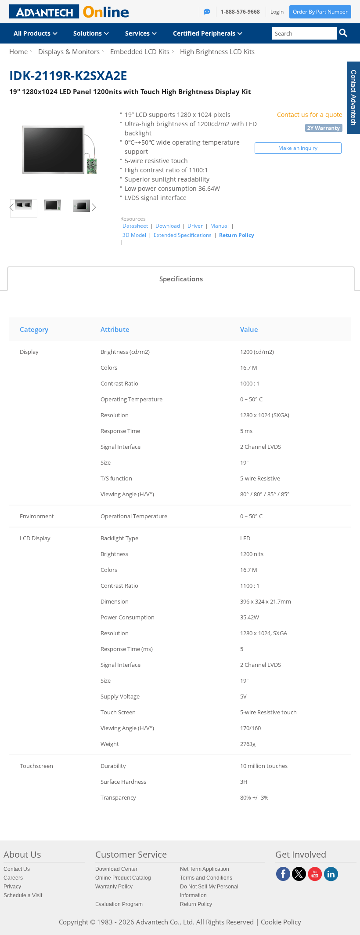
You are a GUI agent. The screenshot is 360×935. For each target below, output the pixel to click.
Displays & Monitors (69, 51)
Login (277, 11)
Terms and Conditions (206, 878)
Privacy (12, 887)
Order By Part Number (320, 11)
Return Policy (236, 235)
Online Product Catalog (123, 878)
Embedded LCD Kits (139, 51)
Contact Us (17, 869)
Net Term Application (204, 869)
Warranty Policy (114, 887)
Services (138, 33)
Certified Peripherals (205, 33)
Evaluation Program (119, 904)
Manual (219, 225)
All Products (33, 33)
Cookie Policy (281, 921)
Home (18, 51)
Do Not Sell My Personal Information (209, 891)
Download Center (116, 869)
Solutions (88, 33)
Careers (13, 878)
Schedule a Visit (23, 895)
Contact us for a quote (309, 114)
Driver (195, 225)
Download (167, 225)
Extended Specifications (183, 235)
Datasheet (135, 225)
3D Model (134, 235)
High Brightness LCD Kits (217, 51)
